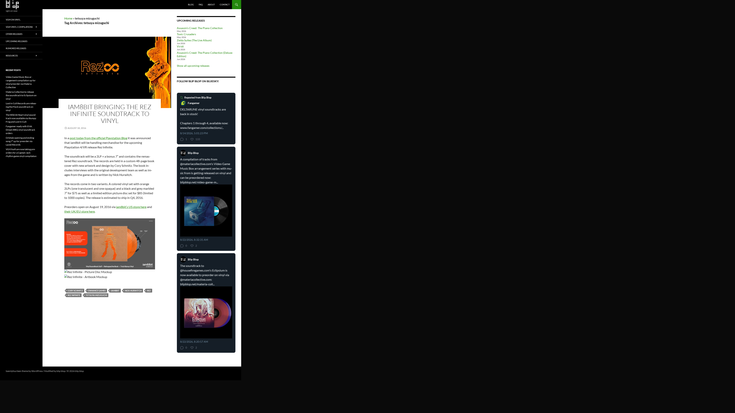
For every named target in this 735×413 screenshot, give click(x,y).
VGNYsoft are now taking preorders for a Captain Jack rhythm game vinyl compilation (21, 153)
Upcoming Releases (16, 41)
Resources (12, 55)
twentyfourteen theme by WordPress (24, 371)
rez (149, 290)
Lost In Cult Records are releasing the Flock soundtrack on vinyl (21, 107)
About (211, 4)
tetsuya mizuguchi (96, 295)
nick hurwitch (133, 290)
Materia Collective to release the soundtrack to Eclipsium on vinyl (21, 95)
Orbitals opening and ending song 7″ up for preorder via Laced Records (20, 141)
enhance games (97, 290)
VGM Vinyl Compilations (19, 27)
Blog (191, 4)
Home (68, 18)
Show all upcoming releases (193, 65)
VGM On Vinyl (13, 19)
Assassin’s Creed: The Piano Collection (200, 28)
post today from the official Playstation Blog (98, 138)
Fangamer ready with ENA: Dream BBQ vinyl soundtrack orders (20, 130)
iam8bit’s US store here (131, 207)
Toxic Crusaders (186, 34)
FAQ (201, 4)
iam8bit (115, 290)
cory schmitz (75, 290)
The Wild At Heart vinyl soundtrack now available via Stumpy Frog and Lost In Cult (21, 118)
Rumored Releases (16, 48)
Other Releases (14, 34)
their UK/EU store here (79, 211)
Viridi (180, 46)
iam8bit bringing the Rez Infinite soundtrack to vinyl (109, 113)
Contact (224, 4)
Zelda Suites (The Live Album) (194, 40)
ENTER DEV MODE (94, 371)
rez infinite (74, 295)
